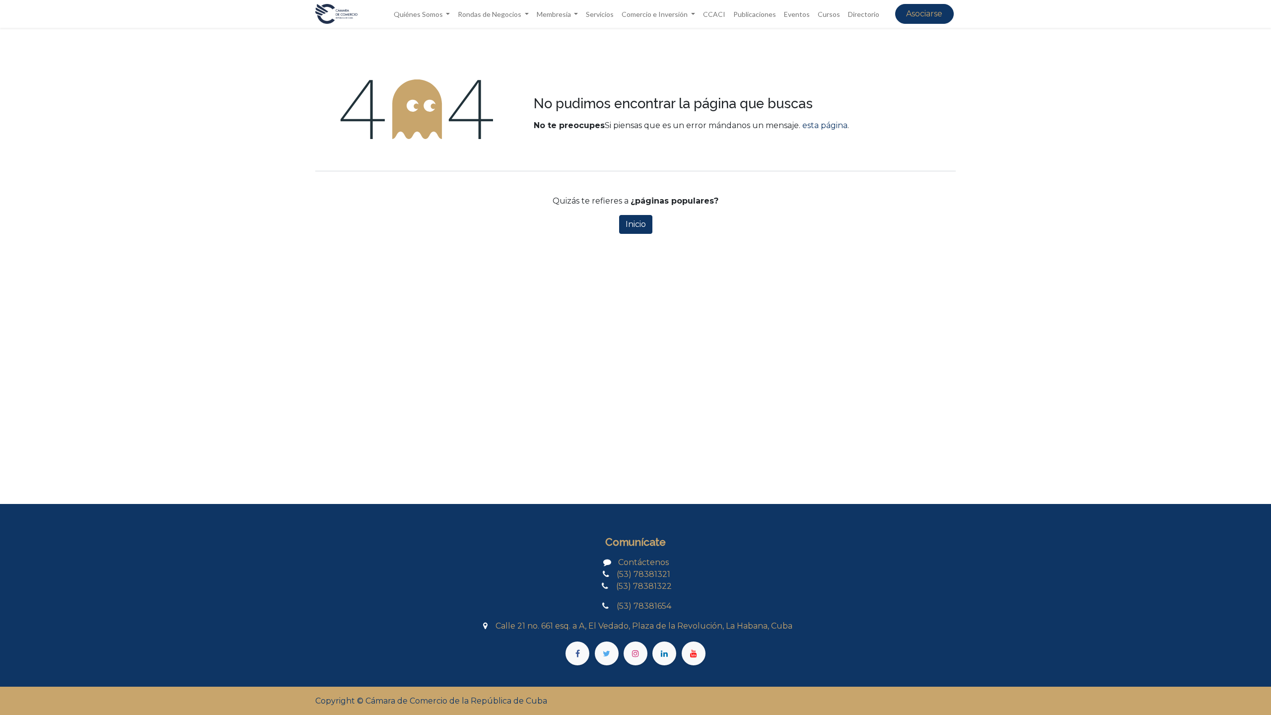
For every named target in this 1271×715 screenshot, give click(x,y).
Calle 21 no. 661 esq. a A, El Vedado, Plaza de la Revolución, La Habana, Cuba (643, 626)
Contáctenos (643, 562)
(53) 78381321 (643, 574)
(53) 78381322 (640, 586)
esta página (824, 125)
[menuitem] (600, 14)
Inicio (636, 224)
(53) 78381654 (641, 606)
